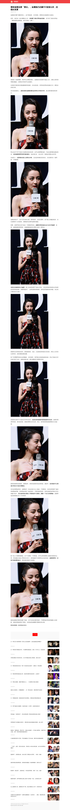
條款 (19, 805)
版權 (22, 805)
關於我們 (12, 805)
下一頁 (35, 634)
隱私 (20, 805)
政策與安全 (16, 805)
